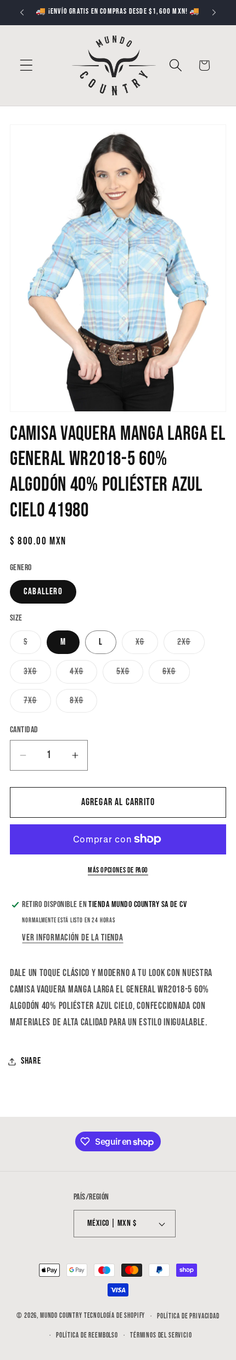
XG (147, 645)
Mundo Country (61, 1316)
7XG (37, 704)
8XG (83, 704)
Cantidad (24, 730)
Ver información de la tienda (72, 937)
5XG (130, 674)
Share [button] (31, 1060)
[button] (26, 65)
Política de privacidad (188, 1316)
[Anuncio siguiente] (214, 13)
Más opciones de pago (118, 870)
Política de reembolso (87, 1335)
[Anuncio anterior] (22, 13)
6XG (176, 674)
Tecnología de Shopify (114, 1316)
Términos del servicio (161, 1335)
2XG (191, 645)
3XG (37, 674)
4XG (83, 674)
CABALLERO (43, 591)
